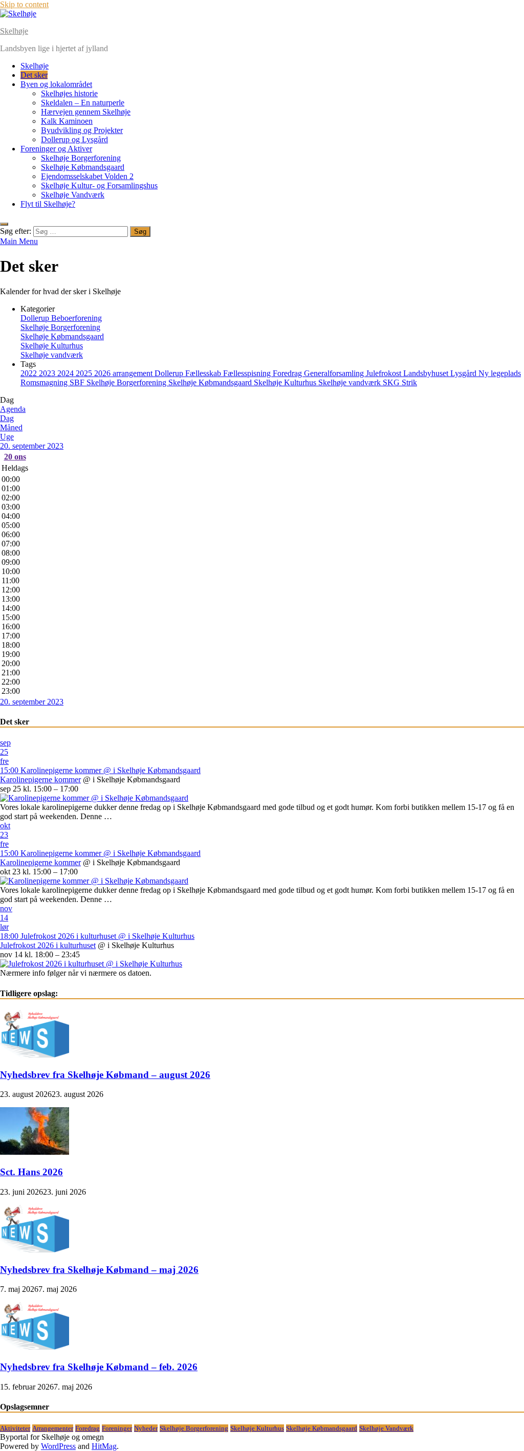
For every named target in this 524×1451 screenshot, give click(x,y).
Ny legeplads (499, 373)
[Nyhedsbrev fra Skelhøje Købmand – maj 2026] (34, 1249)
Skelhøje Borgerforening (81, 157)
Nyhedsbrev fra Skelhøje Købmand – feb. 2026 (99, 1366)
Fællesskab (204, 373)
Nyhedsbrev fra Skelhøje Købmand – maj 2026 (99, 1269)
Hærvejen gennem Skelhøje (85, 111)
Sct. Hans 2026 (31, 1172)
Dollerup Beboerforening (61, 318)
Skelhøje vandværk (51, 354)
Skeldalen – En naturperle (82, 102)
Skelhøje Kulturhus (51, 345)
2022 (29, 373)
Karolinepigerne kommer (40, 779)
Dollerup (170, 373)
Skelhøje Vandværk (72, 194)
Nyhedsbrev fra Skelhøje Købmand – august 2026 (105, 1074)
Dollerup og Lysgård (74, 139)
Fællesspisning (248, 373)
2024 (66, 373)
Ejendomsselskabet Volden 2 (87, 176)
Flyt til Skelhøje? (47, 204)
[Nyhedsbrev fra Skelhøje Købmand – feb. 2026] (34, 1347)
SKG (392, 382)
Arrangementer (52, 1428)
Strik (409, 382)
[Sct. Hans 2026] (34, 1152)
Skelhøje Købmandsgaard (82, 167)
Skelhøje (14, 31)
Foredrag (288, 373)
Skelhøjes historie (69, 93)
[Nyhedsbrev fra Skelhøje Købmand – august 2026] (34, 1054)
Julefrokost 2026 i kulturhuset (48, 945)
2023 (48, 373)
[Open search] (4, 224)
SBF (78, 382)
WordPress (58, 1446)
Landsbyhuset (426, 373)
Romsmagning (45, 382)
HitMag (104, 1446)
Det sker (34, 75)
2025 (85, 373)
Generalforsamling (335, 373)
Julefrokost (384, 373)
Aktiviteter (15, 1428)
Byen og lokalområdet (56, 84)
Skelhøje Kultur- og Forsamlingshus (99, 185)
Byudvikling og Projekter (82, 130)
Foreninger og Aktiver (56, 148)
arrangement (134, 373)
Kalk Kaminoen (67, 121)
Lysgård (464, 373)
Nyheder (146, 1428)
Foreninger (117, 1428)
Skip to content (24, 4)
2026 (103, 373)
